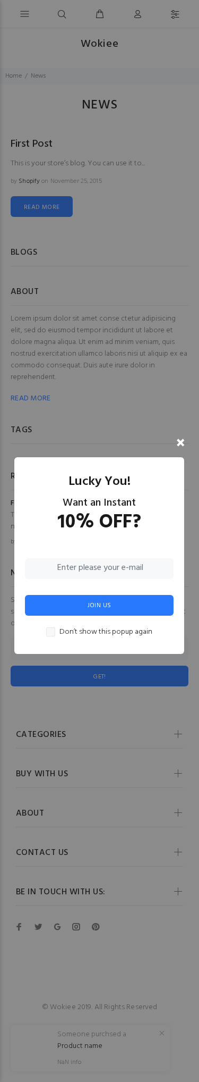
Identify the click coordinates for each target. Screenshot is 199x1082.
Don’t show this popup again (105, 632)
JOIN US (99, 605)
